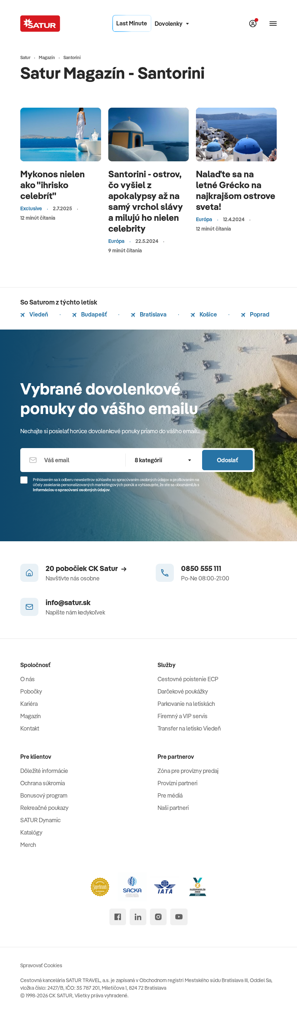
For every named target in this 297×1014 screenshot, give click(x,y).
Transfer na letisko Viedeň (189, 728)
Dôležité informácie (44, 770)
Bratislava (153, 314)
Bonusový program (43, 795)
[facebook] (117, 917)
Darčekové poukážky (183, 691)
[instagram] (158, 917)
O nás (27, 679)
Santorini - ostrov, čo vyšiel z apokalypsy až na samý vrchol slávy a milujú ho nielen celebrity (145, 201)
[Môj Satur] (252, 23)
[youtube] (179, 917)
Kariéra (29, 703)
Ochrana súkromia (42, 783)
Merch (28, 844)
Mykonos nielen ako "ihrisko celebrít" (52, 184)
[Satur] (40, 23)
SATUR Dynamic (40, 820)
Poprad (259, 314)
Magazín (30, 716)
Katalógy (31, 832)
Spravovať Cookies (41, 965)
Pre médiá (170, 795)
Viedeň (38, 314)
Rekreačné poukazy (44, 807)
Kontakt (29, 728)
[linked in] (138, 917)
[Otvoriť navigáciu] (273, 23)
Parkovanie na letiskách (186, 703)
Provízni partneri (177, 783)
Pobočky (31, 691)
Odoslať (227, 460)
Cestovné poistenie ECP (188, 679)
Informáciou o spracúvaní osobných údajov (71, 489)
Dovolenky (169, 23)
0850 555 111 (201, 568)
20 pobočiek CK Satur (82, 568)
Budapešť (93, 314)
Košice (207, 314)
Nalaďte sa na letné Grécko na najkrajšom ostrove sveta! (235, 190)
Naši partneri (173, 807)
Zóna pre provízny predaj (188, 770)
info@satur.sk (68, 602)
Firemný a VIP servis (183, 716)
